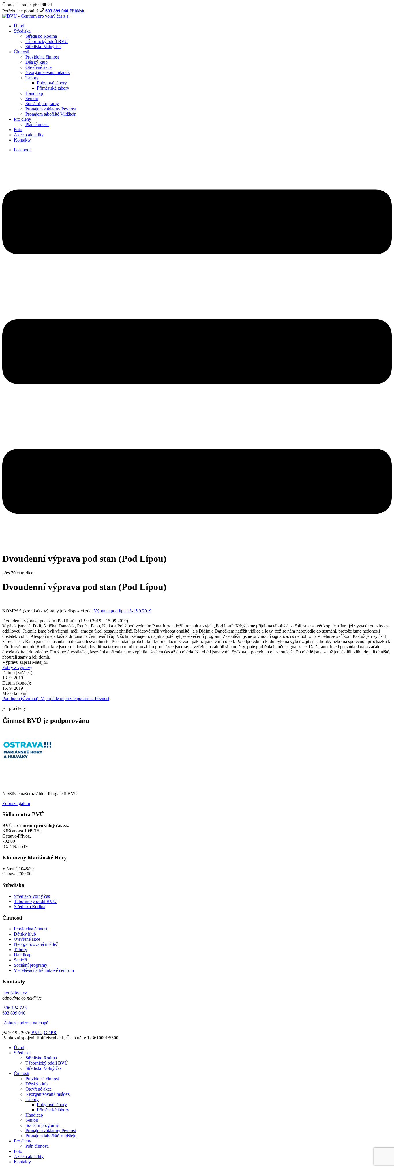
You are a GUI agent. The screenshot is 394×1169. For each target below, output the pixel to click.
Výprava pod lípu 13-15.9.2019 (122, 610)
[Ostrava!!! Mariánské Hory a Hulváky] (27, 757)
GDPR (50, 1032)
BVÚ (36, 1032)
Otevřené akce (38, 67)
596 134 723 (15, 1007)
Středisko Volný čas (43, 46)
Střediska (22, 31)
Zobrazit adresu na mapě (25, 1022)
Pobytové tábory (52, 82)
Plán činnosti (37, 124)
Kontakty (22, 139)
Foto (18, 129)
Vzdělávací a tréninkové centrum (44, 970)
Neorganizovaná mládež (47, 72)
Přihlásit (77, 10)
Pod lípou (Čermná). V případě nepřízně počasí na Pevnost (55, 698)
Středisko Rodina (41, 36)
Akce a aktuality (29, 134)
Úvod (19, 25)
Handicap (34, 93)
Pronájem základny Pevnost (50, 108)
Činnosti (21, 51)
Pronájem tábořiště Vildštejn (50, 114)
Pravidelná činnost (42, 56)
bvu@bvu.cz (15, 992)
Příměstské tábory (53, 88)
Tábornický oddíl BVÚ (46, 41)
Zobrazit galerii (16, 803)
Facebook (23, 149)
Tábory (32, 77)
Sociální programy (42, 103)
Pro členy (22, 119)
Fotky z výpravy (17, 667)
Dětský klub (36, 62)
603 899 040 (57, 10)
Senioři (31, 98)
